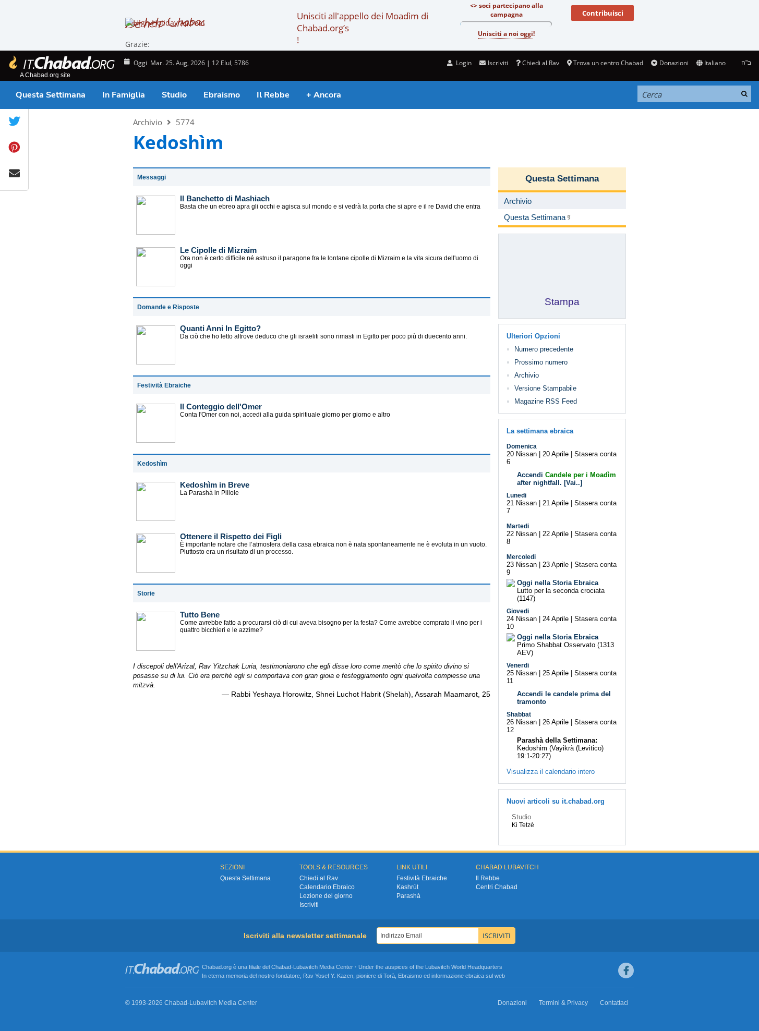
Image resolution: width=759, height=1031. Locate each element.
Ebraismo (221, 95)
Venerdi (518, 665)
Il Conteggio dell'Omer (221, 406)
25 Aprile (556, 673)
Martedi (518, 526)
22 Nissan (522, 534)
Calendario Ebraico (327, 887)
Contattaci (614, 1002)
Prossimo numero (541, 362)
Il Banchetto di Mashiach (225, 198)
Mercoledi (521, 557)
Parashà (408, 896)
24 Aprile (556, 619)
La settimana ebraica (540, 431)
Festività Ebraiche (421, 878)
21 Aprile (556, 503)
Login (463, 62)
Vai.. (573, 483)
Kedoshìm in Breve (214, 484)
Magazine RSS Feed (545, 401)
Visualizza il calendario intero (551, 771)
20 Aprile (556, 454)
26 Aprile (556, 722)
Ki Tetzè (523, 825)
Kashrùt (407, 887)
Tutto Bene (200, 614)
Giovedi (518, 611)
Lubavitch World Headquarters (463, 967)
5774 (185, 122)
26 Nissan (522, 722)
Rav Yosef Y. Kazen (328, 976)
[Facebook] (626, 970)
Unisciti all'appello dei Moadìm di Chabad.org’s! (362, 28)
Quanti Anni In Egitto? (220, 328)
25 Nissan (522, 673)
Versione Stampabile (545, 388)
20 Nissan (522, 454)
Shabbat (519, 714)
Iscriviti (309, 904)
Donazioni (673, 62)
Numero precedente (543, 349)
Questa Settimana (51, 95)
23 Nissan (522, 564)
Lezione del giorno (326, 896)
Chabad (281, 967)
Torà (389, 976)
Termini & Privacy (563, 1002)
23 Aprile (556, 564)
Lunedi (516, 495)
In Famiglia (123, 95)
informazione (447, 976)
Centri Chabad (496, 887)
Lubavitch (305, 967)
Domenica (522, 446)
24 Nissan (522, 619)
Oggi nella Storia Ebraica (557, 583)
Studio (174, 95)
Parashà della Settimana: (557, 740)
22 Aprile (556, 534)
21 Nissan (522, 503)
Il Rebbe (273, 95)
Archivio (147, 122)
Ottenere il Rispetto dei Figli (231, 536)
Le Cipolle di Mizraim (218, 250)
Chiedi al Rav (540, 62)
